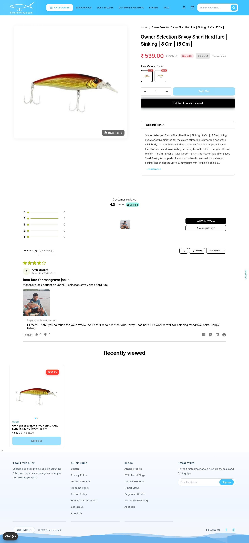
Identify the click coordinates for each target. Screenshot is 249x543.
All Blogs (129, 506)
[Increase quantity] (166, 91)
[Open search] (183, 251)
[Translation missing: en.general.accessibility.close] (1, 450)
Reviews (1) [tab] (30, 250)
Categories (62, 7)
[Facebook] (226, 530)
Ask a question (205, 228)
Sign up (226, 482)
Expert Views (131, 487)
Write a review (206, 221)
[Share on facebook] (204, 335)
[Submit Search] (234, 8)
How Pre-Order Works (84, 500)
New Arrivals (84, 7)
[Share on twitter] (211, 335)
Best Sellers (105, 7)
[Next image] (57, 392)
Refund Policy (79, 494)
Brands (153, 7)
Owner (15, 422)
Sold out (36, 440)
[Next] (120, 82)
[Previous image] (16, 392)
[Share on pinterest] (224, 335)
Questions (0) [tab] (47, 250)
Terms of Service (80, 481)
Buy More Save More (131, 7)
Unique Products (134, 481)
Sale (166, 7)
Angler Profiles (133, 468)
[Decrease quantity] (145, 91)
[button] (44, 212)
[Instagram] (233, 530)
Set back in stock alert (188, 103)
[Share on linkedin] (217, 335)
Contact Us (77, 506)
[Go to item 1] (125, 224)
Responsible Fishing (136, 500)
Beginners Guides (134, 494)
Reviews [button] (246, 274)
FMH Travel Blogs (134, 475)
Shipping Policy (80, 487)
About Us (76, 513)
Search (75, 468)
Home (144, 27)
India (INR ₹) (22, 530)
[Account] (184, 7)
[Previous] (21, 82)
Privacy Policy (79, 475)
